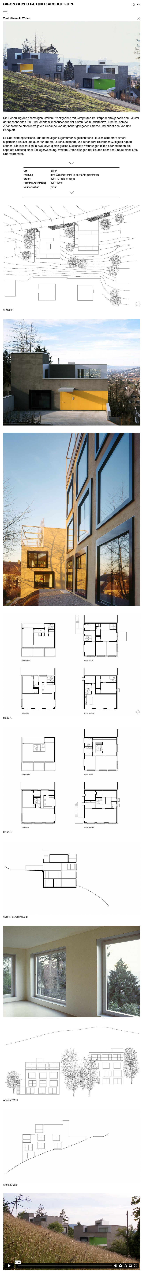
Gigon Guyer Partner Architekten (38, 4)
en (138, 4)
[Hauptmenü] (5, 12)
